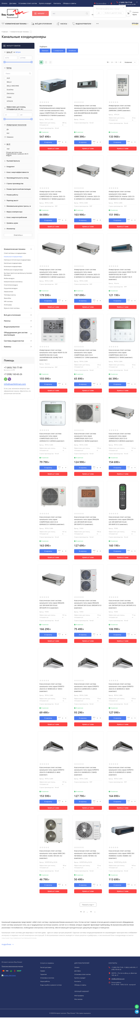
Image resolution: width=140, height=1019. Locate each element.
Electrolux (10, 93)
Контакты (77, 981)
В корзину (48, 142)
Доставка (77, 971)
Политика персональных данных (12, 966)
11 (91, 912)
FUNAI (9, 97)
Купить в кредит (79, 978)
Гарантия (43, 974)
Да (8, 129)
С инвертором (58, 51)
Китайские (72, 51)
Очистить (18, 235)
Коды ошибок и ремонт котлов (50, 985)
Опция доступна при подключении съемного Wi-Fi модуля (17, 154)
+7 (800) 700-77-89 (125, 2)
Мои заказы (78, 999)
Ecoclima (10, 90)
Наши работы (45, 981)
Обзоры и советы (80, 985)
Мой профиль (79, 996)
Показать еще (87, 905)
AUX (8, 78)
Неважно (10, 137)
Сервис (42, 971)
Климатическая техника (19, 32)
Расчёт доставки (45, 967)
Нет (8, 133)
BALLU (9, 82)
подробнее (7, 944)
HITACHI (10, 101)
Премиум (45, 51)
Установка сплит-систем (82, 974)
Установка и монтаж (47, 978)
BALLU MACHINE (13, 86)
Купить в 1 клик (53, 148)
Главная (5, 32)
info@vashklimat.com (15, 384)
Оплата (76, 967)
